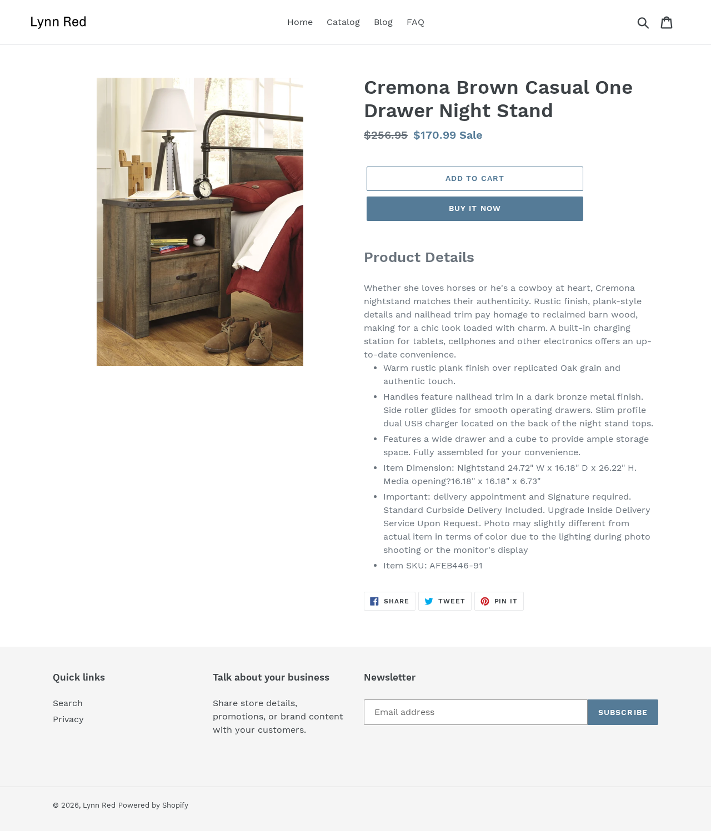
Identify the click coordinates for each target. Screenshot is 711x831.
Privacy (68, 719)
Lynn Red (99, 805)
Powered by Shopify (153, 805)
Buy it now (475, 208)
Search (68, 703)
